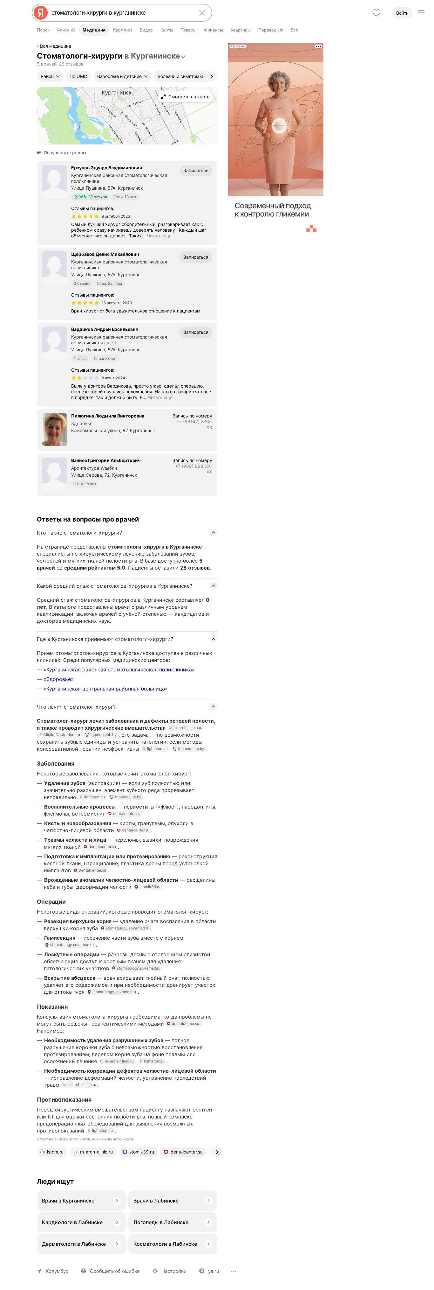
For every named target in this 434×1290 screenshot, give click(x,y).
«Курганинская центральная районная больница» (106, 688)
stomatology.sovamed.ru (127, 928)
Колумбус (57, 1271)
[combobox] (121, 12)
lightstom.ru (157, 748)
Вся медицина (55, 46)
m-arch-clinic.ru (187, 727)
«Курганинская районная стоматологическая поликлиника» (119, 669)
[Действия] (216, 47)
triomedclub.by (103, 734)
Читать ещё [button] (159, 235)
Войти (402, 13)
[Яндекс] (41, 13)
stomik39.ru (149, 886)
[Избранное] (376, 13)
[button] (63, 152)
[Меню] (421, 12)
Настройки (173, 1271)
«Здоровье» (59, 679)
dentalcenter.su (126, 813)
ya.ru (213, 1271)
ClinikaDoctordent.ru (61, 734)
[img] (85, 216)
